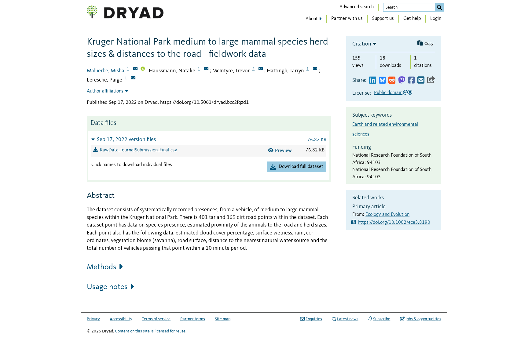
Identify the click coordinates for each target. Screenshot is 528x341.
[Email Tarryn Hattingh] (315, 69)
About (312, 18)
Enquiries (314, 319)
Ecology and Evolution (387, 214)
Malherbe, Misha (105, 71)
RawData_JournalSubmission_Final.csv (138, 150)
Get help (412, 18)
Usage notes (107, 287)
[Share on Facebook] (411, 80)
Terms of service (156, 319)
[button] (208, 139)
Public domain (388, 92)
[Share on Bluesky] (382, 80)
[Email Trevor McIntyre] (260, 69)
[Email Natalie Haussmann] (206, 69)
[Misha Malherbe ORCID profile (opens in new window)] (142, 69)
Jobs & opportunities (423, 319)
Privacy (93, 319)
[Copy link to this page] (431, 80)
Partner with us (347, 18)
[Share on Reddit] (391, 80)
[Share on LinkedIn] (372, 80)
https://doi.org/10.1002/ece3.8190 (394, 222)
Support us (383, 18)
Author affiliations (105, 91)
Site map (222, 319)
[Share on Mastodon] (401, 80)
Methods (101, 267)
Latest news (347, 319)
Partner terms (192, 319)
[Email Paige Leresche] (133, 78)
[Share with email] (420, 80)
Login (435, 18)
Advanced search (356, 7)
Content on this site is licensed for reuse (150, 331)
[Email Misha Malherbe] (135, 69)
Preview (283, 150)
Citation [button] (361, 44)
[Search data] (439, 7)
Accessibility (121, 319)
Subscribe (381, 319)
